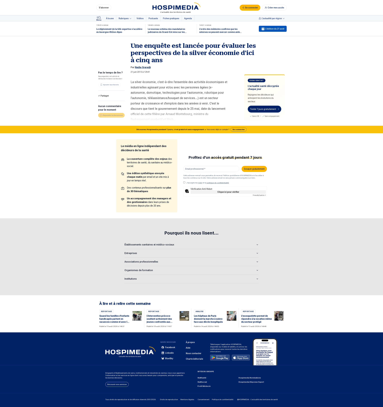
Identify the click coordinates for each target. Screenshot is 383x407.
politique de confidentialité (218, 183)
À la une (110, 18)
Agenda (188, 18)
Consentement (203, 399)
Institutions (130, 278)
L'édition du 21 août (274, 29)
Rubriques (124, 18)
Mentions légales (187, 399)
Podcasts (153, 18)
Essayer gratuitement (254, 169)
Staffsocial (202, 382)
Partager (105, 96)
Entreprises (130, 253)
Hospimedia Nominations (249, 378)
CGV (200, 183)
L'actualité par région (272, 18)
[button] (191, 129)
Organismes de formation (138, 270)
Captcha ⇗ (259, 195)
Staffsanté (201, 378)
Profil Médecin (204, 386)
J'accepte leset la (207, 183)
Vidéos (140, 18)
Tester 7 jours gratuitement (263, 109)
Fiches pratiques (171, 18)
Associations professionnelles (141, 261)
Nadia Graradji (143, 67)
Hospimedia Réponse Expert (251, 382)
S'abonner (104, 7)
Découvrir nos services (117, 384)
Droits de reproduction (169, 399)
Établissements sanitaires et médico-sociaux (149, 244)
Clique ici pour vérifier (228, 192)
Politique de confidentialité (222, 399)
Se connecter (238, 129)
